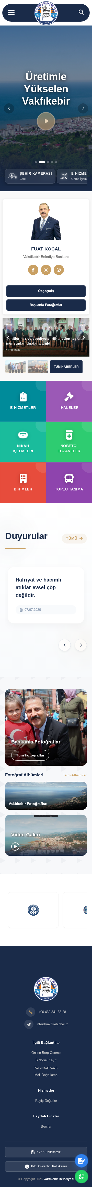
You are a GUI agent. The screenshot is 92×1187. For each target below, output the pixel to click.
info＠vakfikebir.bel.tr (52, 1024)
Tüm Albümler (75, 775)
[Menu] (11, 12)
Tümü (71, 539)
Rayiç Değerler (46, 1101)
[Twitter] (46, 270)
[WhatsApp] (81, 1176)
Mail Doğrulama (45, 1075)
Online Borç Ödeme (46, 1053)
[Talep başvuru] (81, 1160)
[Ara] (81, 12)
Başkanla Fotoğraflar (46, 305)
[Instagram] (59, 270)
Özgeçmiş (46, 291)
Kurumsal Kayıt (45, 1067)
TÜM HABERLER (66, 367)
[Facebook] (33, 270)
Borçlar (46, 1126)
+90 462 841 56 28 (52, 1012)
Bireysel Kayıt (46, 1060)
